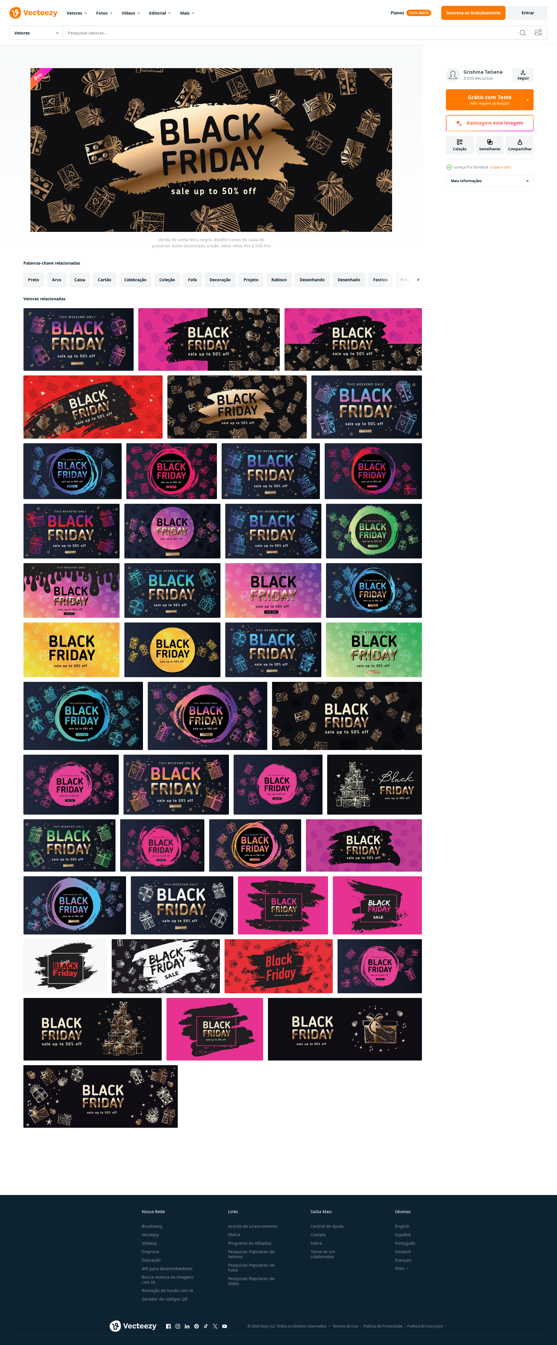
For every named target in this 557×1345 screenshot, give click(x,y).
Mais (184, 13)
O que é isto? (500, 167)
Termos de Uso (345, 1326)
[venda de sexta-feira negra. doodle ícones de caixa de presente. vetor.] (78, 339)
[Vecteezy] (33, 13)
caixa (79, 279)
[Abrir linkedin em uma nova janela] (187, 1326)
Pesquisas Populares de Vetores (251, 1254)
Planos (397, 12)
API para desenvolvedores (167, 1268)
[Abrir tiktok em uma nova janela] (206, 1326)
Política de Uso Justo (425, 1326)
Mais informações (466, 180)
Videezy (149, 1243)
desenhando (312, 279)
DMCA (234, 1234)
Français (403, 1260)
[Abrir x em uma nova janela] (215, 1326)
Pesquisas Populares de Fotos (251, 1267)
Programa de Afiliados (249, 1243)
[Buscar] (522, 32)
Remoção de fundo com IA (167, 1290)
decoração (220, 279)
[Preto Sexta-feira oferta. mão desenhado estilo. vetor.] (283, 905)
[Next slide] (413, 280)
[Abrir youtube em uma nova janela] (224, 1326)
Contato (318, 1234)
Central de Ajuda (327, 1226)
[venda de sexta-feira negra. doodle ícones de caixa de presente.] (92, 1029)
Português (405, 1243)
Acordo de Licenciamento (252, 1226)
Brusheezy (152, 1226)
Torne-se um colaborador (323, 1254)
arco (56, 279)
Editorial (157, 13)
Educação (151, 1260)
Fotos (102, 13)
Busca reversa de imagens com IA (168, 1279)
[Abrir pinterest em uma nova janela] (196, 1326)
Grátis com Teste (490, 100)
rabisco (279, 279)
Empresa (150, 1251)
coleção (167, 279)
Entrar (528, 12)
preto (33, 279)
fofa (192, 279)
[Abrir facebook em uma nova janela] (168, 1326)
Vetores (74, 13)
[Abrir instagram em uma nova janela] (177, 1326)
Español (403, 1234)
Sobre (316, 1243)
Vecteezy (150, 1234)
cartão (104, 279)
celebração (135, 279)
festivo (380, 279)
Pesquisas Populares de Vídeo (251, 1281)
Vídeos (128, 13)
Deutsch (403, 1251)
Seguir (523, 78)
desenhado (349, 279)
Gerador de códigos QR (164, 1299)
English (402, 1226)
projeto (251, 279)
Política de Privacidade (382, 1326)
